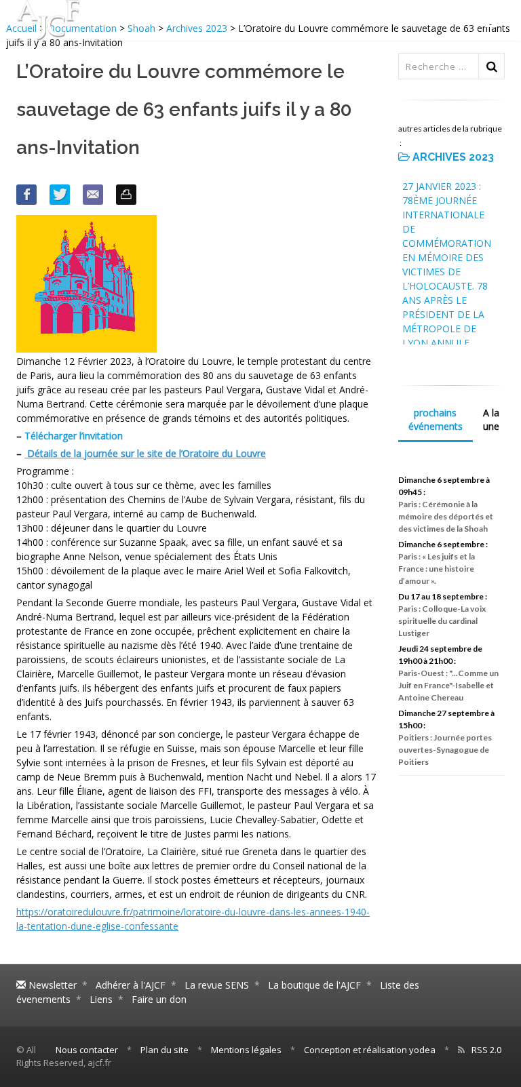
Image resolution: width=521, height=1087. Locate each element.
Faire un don (159, 999)
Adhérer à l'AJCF (131, 985)
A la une (491, 419)
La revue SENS (217, 985)
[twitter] (60, 194)
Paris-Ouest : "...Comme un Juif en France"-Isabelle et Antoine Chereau (448, 685)
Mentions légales (246, 1050)
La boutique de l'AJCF (314, 985)
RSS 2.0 (486, 1050)
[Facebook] (26, 194)
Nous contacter (87, 1050)
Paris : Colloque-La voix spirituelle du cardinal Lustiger (442, 621)
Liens (101, 999)
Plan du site (164, 1050)
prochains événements (435, 419)
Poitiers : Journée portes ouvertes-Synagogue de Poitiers (445, 749)
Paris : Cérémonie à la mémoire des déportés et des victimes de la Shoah (445, 516)
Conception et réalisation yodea (370, 1050)
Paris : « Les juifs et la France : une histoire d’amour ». (436, 568)
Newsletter (51, 985)
